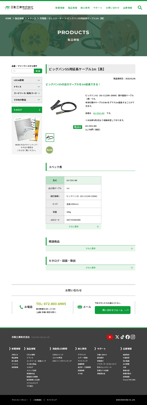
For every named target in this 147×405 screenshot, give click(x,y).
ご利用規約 (37, 400)
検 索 (38, 70)
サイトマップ (52, 400)
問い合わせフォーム (113, 309)
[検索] (140, 7)
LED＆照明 (19, 80)
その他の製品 (20, 99)
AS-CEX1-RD (99, 113)
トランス (17, 86)
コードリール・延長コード (25, 93)
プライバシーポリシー (20, 400)
